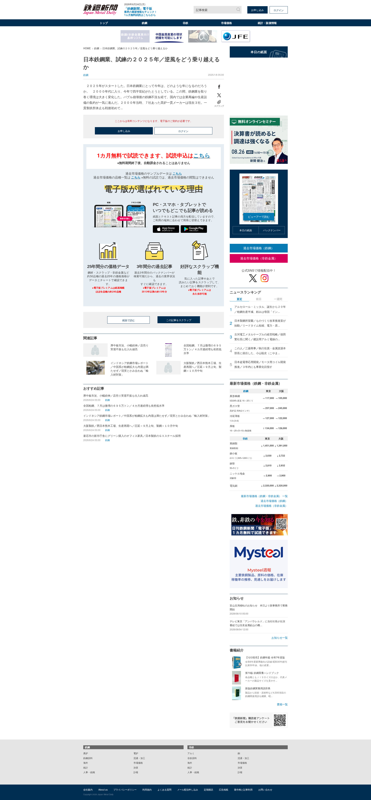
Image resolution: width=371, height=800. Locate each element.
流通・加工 (139, 758)
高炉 (85, 753)
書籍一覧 (282, 704)
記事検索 (202, 10)
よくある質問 (164, 789)
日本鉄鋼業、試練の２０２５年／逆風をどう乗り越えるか (135, 48)
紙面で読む (128, 320)
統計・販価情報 (267, 23)
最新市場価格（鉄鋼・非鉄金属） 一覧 (264, 496)
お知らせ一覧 (279, 637)
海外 (85, 762)
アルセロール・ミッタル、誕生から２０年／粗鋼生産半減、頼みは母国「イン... (260, 309)
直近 (239, 299)
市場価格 (226, 23)
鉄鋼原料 (88, 758)
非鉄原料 (192, 758)
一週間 (278, 299)
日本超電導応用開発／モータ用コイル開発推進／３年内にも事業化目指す (260, 364)
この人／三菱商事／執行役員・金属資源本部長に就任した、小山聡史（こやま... (260, 350)
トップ (104, 23)
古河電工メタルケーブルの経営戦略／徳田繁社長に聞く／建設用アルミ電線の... (260, 336)
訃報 (136, 772)
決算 (136, 767)
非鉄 (185, 23)
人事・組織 (89, 772)
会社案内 (88, 789)
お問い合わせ (265, 789)
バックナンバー (272, 230)
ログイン (279, 10)
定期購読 (208, 789)
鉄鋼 (144, 23)
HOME (87, 48)
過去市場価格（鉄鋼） (258, 248)
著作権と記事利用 (243, 789)
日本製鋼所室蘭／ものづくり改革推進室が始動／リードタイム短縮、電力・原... (260, 323)
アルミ (190, 753)
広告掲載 (223, 789)
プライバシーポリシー (125, 789)
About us (103, 789)
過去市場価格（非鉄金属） (258, 258)
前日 (258, 299)
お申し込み (257, 10)
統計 (85, 767)
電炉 (136, 753)
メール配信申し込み (187, 789)
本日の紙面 (245, 230)
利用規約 (147, 789)
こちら (201, 155)
